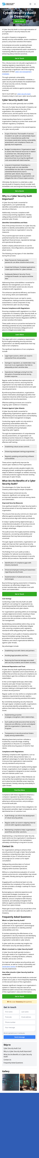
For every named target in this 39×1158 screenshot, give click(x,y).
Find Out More (19, 790)
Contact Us (7, 1060)
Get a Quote (19, 191)
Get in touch (19, 21)
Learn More (19, 335)
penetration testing (9, 967)
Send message (19, 1037)
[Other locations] (30, 4)
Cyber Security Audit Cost (12, 1048)
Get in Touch (19, 58)
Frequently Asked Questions (13, 1063)
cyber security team (24, 94)
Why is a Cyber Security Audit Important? (18, 1051)
